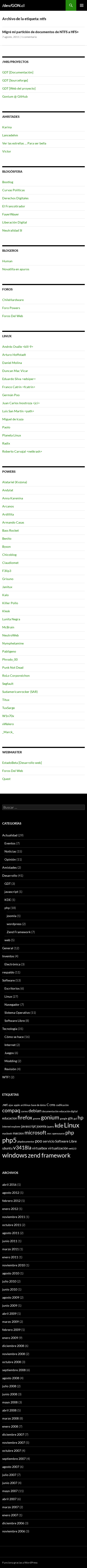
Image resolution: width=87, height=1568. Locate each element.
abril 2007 (9, 1499)
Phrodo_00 (10, 659)
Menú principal (81, 5)
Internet (10, 1045)
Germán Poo (11, 395)
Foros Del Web (12, 316)
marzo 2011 (10, 1249)
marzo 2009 (10, 1321)
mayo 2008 (10, 1402)
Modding (10, 1061)
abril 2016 (9, 1184)
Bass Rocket (10, 530)
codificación (62, 1105)
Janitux (7, 587)
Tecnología (9, 1029)
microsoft (35, 1133)
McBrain (8, 627)
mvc (49, 1133)
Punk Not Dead (12, 667)
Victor (6, 151)
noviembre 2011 (13, 1217)
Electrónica (12, 964)
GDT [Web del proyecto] (18, 88)
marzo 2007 (10, 1507)
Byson (6, 546)
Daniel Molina (12, 363)
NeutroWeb (10, 635)
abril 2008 (9, 1410)
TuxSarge (8, 708)
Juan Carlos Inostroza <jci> (21, 403)
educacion (9, 1118)
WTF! (6, 1077)
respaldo (8, 972)
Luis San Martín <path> (18, 411)
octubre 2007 (11, 1450)
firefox (25, 1118)
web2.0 (72, 1148)
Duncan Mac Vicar (15, 371)
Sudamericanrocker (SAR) (20, 692)
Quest (6, 779)
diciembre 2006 (13, 1523)
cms (52, 1105)
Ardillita (8, 514)
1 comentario (29, 37)
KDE (7, 900)
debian (35, 1110)
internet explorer (11, 1126)
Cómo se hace (14, 1037)
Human (7, 261)
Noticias (10, 851)
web (7, 940)
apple (17, 1105)
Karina (7, 127)
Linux (8, 996)
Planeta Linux (11, 435)
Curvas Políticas (13, 190)
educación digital (68, 1111)
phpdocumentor (25, 1141)
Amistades (9, 867)
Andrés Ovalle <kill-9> (17, 346)
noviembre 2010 (13, 1265)
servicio (48, 1141)
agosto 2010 (10, 1273)
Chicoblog (9, 554)
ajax (10, 1105)
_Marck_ (8, 732)
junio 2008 (9, 1394)
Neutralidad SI (12, 230)
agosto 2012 (10, 1192)
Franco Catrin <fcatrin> (18, 387)
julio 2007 (9, 1475)
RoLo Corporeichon (16, 675)
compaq (11, 1110)
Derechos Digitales (15, 198)
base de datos (38, 1105)
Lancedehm (10, 135)
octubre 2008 (11, 1362)
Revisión (10, 1069)
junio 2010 (9, 1289)
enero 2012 (10, 1209)
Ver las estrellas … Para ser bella (24, 143)
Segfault (7, 683)
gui (75, 1118)
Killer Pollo (10, 603)
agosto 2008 (10, 1378)
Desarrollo (9, 875)
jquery (50, 1126)
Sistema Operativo (17, 1012)
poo (38, 1140)
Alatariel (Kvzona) (14, 482)
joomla (11, 916)
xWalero (8, 724)
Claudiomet (10, 563)
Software (8, 980)
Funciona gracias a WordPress (19, 1562)
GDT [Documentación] (17, 72)
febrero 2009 (11, 1330)
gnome (36, 1118)
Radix (6, 443)
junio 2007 (9, 1483)
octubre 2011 (11, 1225)
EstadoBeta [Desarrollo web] (22, 763)
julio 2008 (9, 1386)
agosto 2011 (10, 1233)
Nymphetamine (13, 643)
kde (59, 1125)
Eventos (9, 843)
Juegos (9, 1053)
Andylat (7, 490)
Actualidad (9, 835)
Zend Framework (19, 932)
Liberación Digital (14, 222)
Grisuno (7, 579)
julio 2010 (9, 1281)
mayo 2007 (10, 1491)
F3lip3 (6, 571)
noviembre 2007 (13, 1442)
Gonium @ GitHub (15, 96)
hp (80, 1118)
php (7, 908)
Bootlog (7, 182)
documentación (50, 1111)
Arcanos (8, 506)
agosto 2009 (10, 1297)
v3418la (22, 1148)
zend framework (49, 1155)
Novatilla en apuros (15, 269)
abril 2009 (9, 1313)
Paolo (6, 427)
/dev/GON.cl (13, 5)
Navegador (12, 1004)
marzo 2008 (10, 1418)
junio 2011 (9, 1241)
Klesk (6, 611)
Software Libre (14, 1020)
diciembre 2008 (13, 1346)
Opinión (10, 859)
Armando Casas (13, 522)
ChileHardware (13, 300)
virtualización (58, 1148)
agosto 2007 (10, 1467)
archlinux (26, 1105)
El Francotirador (13, 206)
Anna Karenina (12, 498)
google (63, 1118)
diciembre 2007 (13, 1434)
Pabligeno (9, 651)
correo (24, 1111)
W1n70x (8, 716)
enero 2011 (10, 1257)
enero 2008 (10, 1426)
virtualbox (39, 1148)
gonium (50, 1117)
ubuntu (7, 1148)
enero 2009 (10, 1338)
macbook (7, 1133)
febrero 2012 (11, 1201)
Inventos (8, 956)
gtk (70, 1118)
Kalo (5, 595)
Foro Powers (11, 308)
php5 (9, 1140)
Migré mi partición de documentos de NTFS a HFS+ (40, 32)
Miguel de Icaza (12, 419)
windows (14, 1155)
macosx (18, 1133)
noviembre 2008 (13, 1354)
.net (5, 1105)
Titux (5, 700)
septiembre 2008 (14, 1370)
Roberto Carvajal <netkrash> (22, 451)
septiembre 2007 (14, 1459)
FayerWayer (10, 214)
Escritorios (12, 988)
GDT (7, 883)
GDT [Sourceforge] (15, 80)
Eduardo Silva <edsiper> (19, 379)
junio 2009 (9, 1305)
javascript (11, 892)
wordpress (14, 924)
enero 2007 (10, 1515)
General (7, 948)
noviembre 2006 (13, 1531)
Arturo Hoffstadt (14, 355)
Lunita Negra (11, 619)
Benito (6, 538)
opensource (58, 1133)
